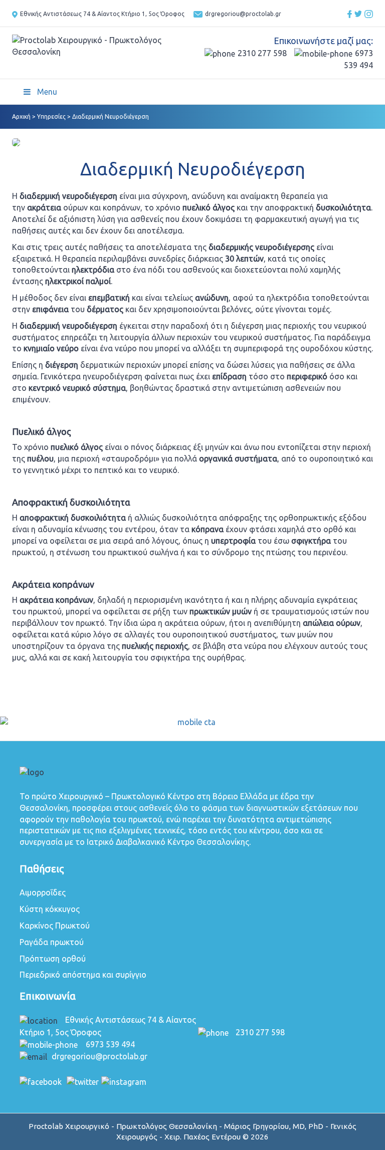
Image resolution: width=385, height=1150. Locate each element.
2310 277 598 (262, 53)
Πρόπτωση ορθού (53, 958)
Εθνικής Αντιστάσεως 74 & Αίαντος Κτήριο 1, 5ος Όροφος (103, 14)
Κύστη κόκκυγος (50, 908)
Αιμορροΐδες (43, 892)
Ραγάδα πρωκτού (52, 942)
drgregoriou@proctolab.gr (243, 14)
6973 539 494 (110, 1044)
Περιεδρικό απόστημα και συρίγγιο (83, 974)
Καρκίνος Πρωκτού (55, 925)
